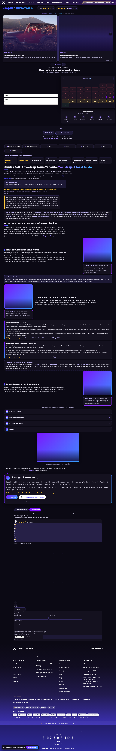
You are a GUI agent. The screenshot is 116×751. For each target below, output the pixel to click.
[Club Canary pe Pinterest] (65, 737)
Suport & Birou (88, 657)
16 (110, 93)
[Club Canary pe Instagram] (43, 737)
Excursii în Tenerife (54, 138)
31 (65, 105)
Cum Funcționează (32, 146)
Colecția (61, 664)
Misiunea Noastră (64, 660)
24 (65, 101)
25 (73, 101)
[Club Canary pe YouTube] (47, 737)
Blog (60, 678)
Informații (85, 146)
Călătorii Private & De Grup (46, 657)
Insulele (75, 2)
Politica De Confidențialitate (52, 731)
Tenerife (15, 664)
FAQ (104, 146)
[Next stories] (110, 34)
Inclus (68, 146)
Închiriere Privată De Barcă (44, 669)
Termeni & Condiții (37, 731)
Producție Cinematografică (44, 673)
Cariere (61, 685)
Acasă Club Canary (19, 660)
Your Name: (17, 615)
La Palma (15, 678)
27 (87, 101)
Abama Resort (86, 699)
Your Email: (52, 615)
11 (72, 93)
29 (102, 101)
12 (80, 93)
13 (87, 93)
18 (72, 97)
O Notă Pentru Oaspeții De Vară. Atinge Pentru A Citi (58, 723)
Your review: (18, 625)
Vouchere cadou (41, 676)
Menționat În (17, 696)
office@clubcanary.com (90, 674)
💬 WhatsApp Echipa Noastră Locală (32, 497)
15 (102, 93)
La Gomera (16, 681)
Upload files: (30, 633)
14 (95, 93)
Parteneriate (63, 688)
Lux (67, 2)
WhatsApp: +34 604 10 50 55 (91, 671)
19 (80, 97)
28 (95, 101)
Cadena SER (75, 699)
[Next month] (112, 78)
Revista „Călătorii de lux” (62, 699)
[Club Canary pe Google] (72, 737)
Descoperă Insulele (19, 657)
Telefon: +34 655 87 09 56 (91, 667)
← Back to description (21, 509)
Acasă (10, 2)
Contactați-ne (87, 660)
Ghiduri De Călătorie (54, 2)
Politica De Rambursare (69, 731)
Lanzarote (16, 671)
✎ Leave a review (35, 509)
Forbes (16, 699)
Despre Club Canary (66, 657)
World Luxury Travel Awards (44, 699)
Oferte (31, 2)
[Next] (64, 64)
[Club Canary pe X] (61, 737)
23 (110, 97)
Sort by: (16, 607)
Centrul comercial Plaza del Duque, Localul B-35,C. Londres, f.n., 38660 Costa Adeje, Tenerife (91, 680)
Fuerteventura (17, 674)
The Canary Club (41, 660)
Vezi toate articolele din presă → (21, 702)
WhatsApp (32, 470)
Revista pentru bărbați (27, 699)
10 (65, 93)
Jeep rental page (48, 236)
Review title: (18, 620)
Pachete (40, 2)
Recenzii (61, 674)
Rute (50, 146)
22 (102, 97)
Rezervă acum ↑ (32, 747)
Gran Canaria (17, 667)
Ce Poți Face (20, 2)
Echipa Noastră (64, 667)
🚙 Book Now (12, 497)
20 (88, 97)
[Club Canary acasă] (3, 2)
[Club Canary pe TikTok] (50, 737)
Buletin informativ (64, 692)
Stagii (61, 681)
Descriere (48, 133)
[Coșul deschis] (112, 2)
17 (65, 97)
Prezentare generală (14, 146)
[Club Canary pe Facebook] (54, 737)
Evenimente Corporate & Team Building (45, 665)
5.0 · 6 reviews (63, 133)
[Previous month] (63, 78)
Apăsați (61, 671)
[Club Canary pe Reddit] (68, 737)
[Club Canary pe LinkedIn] (58, 737)
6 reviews (71, 8)
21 (95, 97)
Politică (14, 151)
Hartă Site (81, 731)
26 (80, 101)
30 (110, 101)
